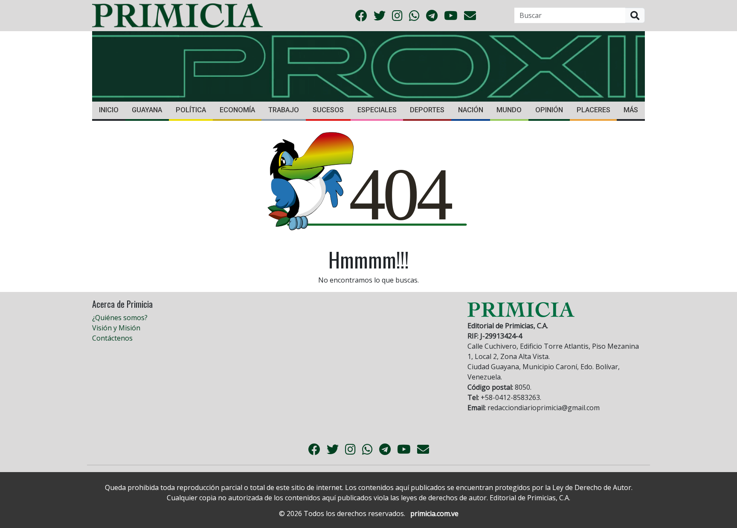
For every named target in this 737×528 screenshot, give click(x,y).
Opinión (549, 110)
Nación (470, 110)
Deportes (427, 110)
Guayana (147, 110)
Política (191, 110)
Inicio (109, 110)
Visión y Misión (116, 328)
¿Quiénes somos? (120, 317)
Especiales (377, 110)
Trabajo (283, 110)
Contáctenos (112, 338)
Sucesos (328, 110)
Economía (237, 110)
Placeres (593, 110)
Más (631, 110)
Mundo (509, 110)
